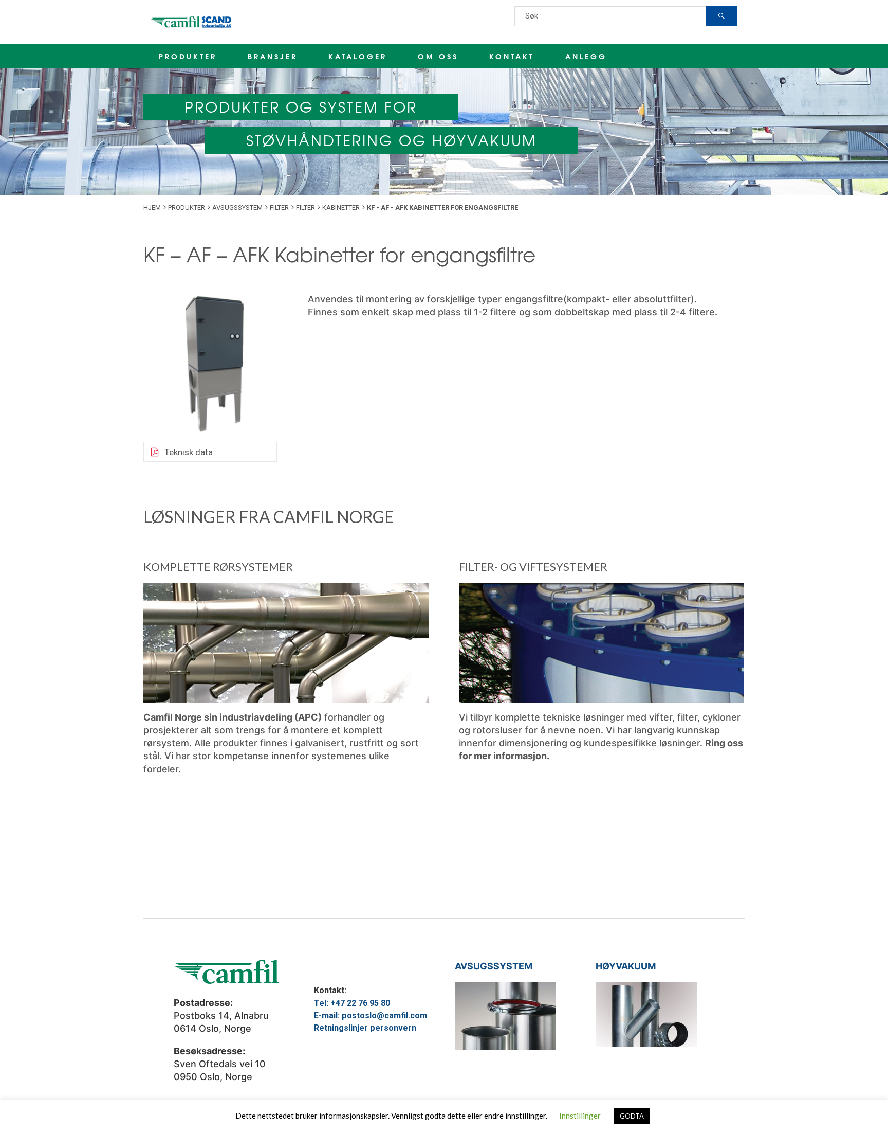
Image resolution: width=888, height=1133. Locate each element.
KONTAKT (511, 56)
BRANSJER (273, 56)
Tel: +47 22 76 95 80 (352, 1003)
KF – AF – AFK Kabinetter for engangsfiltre (339, 253)
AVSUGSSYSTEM (493, 966)
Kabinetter (341, 207)
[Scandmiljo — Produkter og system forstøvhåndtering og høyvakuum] (192, 22)
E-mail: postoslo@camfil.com (370, 1015)
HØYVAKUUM (626, 966)
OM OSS (438, 56)
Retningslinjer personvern (365, 1028)
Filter (279, 207)
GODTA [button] (632, 1116)
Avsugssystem (237, 207)
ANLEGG (586, 56)
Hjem (152, 207)
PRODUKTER (188, 56)
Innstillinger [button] (580, 1115)
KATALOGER (357, 56)
